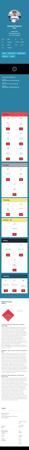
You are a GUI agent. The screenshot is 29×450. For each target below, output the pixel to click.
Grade (21, 214)
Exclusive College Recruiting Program (8, 77)
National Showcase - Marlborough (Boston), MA (10, 87)
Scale (8, 129)
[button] (14, 69)
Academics (5, 56)
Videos (4, 53)
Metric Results (11, 53)
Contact (12, 56)
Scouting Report (21, 53)
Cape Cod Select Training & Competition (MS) (10, 83)
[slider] (12, 72)
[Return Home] (21, 3)
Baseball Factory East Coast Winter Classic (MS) (10, 80)
